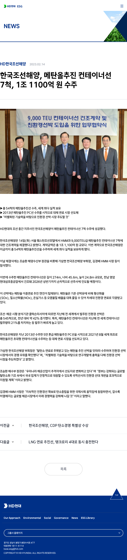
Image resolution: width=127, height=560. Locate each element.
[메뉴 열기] (121, 6)
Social (47, 518)
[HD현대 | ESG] (13, 6)
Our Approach (12, 518)
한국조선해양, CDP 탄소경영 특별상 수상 (58, 426)
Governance (61, 518)
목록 (63, 469)
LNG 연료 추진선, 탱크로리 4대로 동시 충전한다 (63, 442)
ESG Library (88, 518)
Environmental (32, 518)
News (75, 518)
